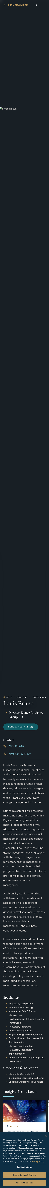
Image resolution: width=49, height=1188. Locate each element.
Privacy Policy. (38, 1161)
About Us (21, 697)
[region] (24, 1160)
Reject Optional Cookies (24, 1175)
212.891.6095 (16, 745)
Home (9, 697)
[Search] (36, 5)
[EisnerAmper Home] (15, 5)
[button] (44, 5)
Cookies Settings (24, 1167)
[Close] (46, 1136)
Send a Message (18, 727)
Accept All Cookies (24, 1183)
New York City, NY (20, 753)
